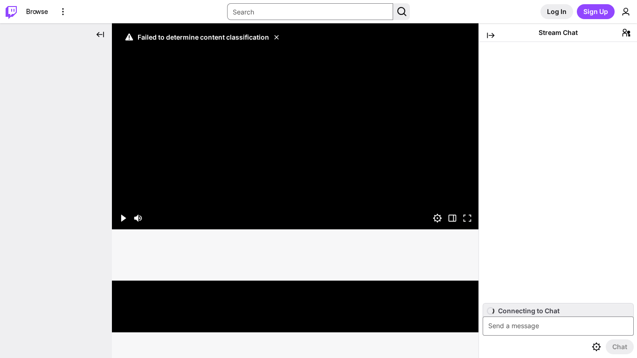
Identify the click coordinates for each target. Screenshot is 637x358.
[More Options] (62, 11)
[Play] (295, 126)
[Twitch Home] (11, 11)
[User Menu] (625, 11)
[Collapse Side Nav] (100, 34)
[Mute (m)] (138, 218)
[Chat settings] (596, 346)
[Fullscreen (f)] (467, 218)
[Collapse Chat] (490, 35)
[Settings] (437, 218)
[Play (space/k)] (123, 218)
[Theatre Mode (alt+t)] (452, 218)
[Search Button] (401, 11)
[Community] (626, 32)
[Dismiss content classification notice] (276, 37)
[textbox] (559, 326)
